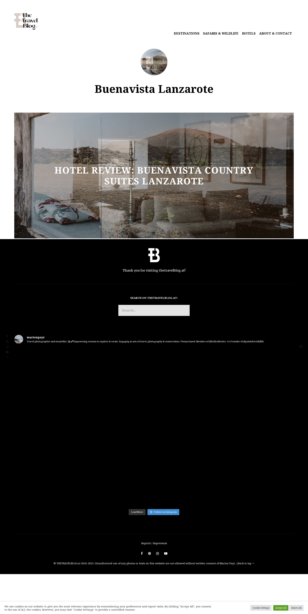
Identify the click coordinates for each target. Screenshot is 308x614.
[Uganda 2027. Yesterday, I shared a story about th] (154, 373)
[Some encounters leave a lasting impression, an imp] (60, 373)
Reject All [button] (296, 607)
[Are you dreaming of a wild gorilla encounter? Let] (248, 373)
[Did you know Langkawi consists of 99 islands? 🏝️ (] (60, 427)
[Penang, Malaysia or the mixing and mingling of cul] (248, 480)
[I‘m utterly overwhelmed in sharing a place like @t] (248, 427)
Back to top (245, 563)
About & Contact (275, 33)
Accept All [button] (280, 607)
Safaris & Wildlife (220, 33)
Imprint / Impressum (154, 543)
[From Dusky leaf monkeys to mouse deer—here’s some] (154, 427)
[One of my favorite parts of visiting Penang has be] (154, 480)
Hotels (249, 33)
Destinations (186, 33)
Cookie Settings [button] (261, 607)
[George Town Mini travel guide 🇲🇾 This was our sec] (60, 480)
